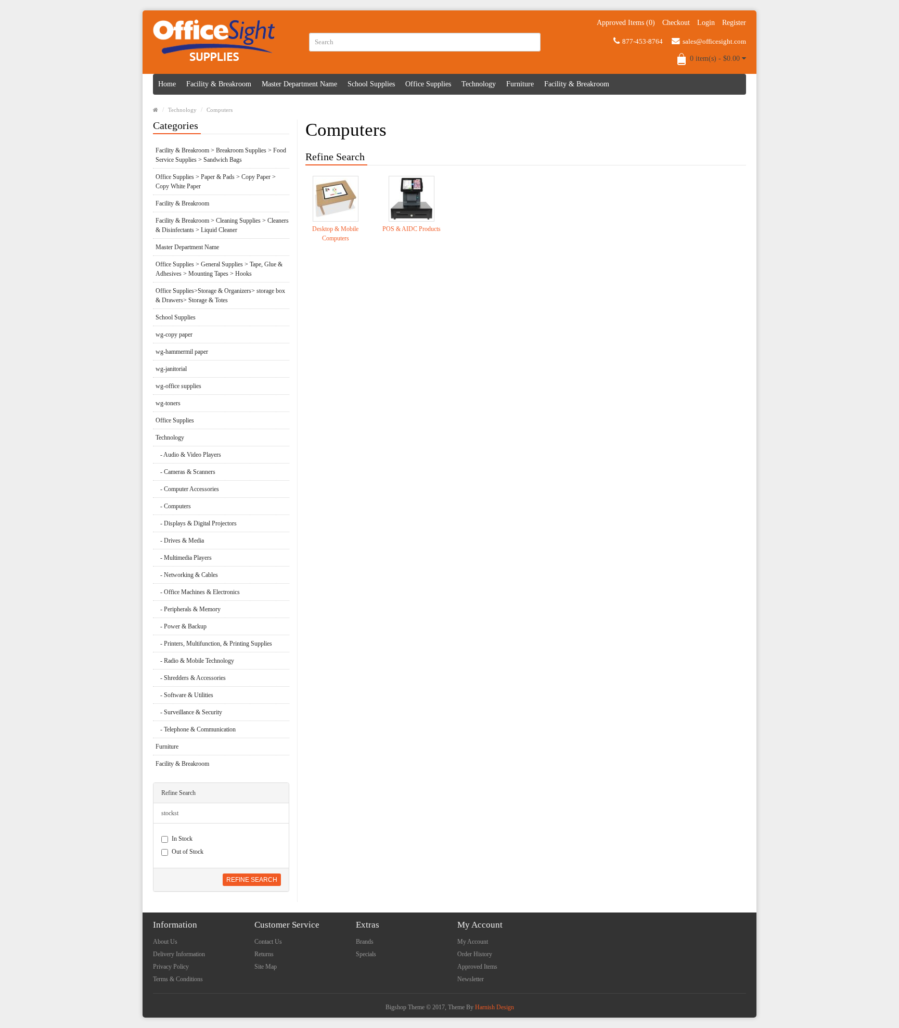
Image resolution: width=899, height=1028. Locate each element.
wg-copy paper (174, 334)
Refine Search (251, 879)
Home (167, 84)
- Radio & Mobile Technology (195, 660)
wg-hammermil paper (182, 351)
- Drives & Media (180, 540)
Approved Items (477, 966)
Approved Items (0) (626, 23)
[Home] (155, 110)
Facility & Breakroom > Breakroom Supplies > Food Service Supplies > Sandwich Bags (221, 155)
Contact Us (268, 941)
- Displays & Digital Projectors (196, 523)
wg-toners (168, 403)
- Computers (173, 506)
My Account (472, 941)
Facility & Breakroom (218, 84)
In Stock (182, 838)
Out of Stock (187, 851)
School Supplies (371, 84)
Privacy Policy (171, 966)
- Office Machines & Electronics (198, 592)
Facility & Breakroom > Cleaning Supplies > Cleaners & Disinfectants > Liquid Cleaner (222, 225)
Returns (264, 954)
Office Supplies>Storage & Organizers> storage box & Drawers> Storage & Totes (220, 295)
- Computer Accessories (187, 489)
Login (706, 23)
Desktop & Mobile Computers (335, 233)
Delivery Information (179, 954)
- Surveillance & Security (189, 712)
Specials (366, 954)
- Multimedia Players (184, 557)
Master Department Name (299, 84)
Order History (474, 954)
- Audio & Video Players (188, 454)
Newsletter (470, 979)
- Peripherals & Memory (188, 609)
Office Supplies (428, 84)
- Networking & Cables (187, 575)
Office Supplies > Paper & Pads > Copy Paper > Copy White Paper (216, 181)
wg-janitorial (171, 368)
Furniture (520, 84)
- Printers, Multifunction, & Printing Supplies (214, 643)
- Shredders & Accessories (191, 678)
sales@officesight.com (714, 41)
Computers (220, 110)
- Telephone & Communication (196, 729)
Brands (365, 941)
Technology (478, 84)
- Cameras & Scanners (185, 472)
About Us (165, 941)
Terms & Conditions (178, 979)
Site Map (265, 966)
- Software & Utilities (184, 695)
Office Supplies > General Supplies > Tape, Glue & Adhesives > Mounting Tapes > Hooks (219, 269)
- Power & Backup (181, 626)
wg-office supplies (178, 386)
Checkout (676, 23)
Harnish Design (494, 1007)
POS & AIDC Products (411, 229)
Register (734, 23)
